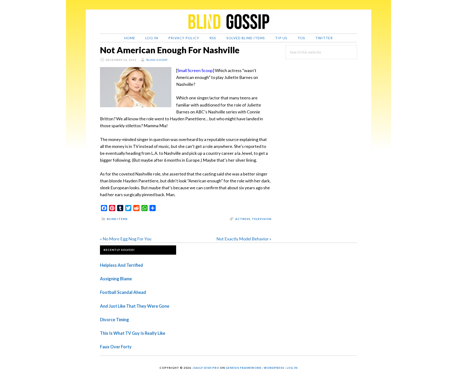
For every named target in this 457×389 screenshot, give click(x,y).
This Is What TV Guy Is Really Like (132, 333)
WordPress (274, 368)
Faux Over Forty (116, 346)
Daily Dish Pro (206, 368)
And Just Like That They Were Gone (134, 306)
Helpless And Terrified (121, 265)
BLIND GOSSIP (228, 21)
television (261, 219)
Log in (292, 368)
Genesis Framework (243, 368)
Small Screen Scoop (195, 70)
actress (242, 219)
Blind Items (117, 219)
